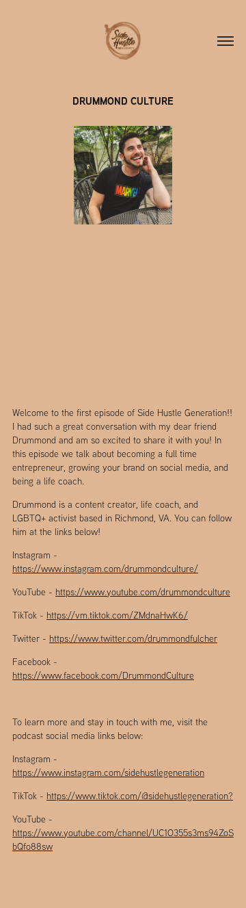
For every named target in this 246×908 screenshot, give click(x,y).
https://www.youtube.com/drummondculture (142, 592)
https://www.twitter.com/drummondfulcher (133, 638)
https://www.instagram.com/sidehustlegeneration (108, 772)
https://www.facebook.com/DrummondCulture (103, 675)
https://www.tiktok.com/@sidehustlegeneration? (139, 796)
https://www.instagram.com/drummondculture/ (105, 568)
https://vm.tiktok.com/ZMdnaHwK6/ (117, 615)
